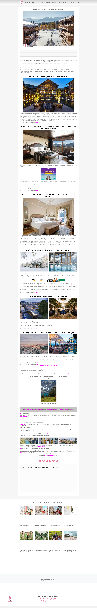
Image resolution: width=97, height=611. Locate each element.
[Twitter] (52, 599)
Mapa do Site (75, 606)
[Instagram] (40, 599)
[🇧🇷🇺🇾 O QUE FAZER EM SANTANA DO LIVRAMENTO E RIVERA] (24, 587)
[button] (40, 461)
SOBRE (72, 2)
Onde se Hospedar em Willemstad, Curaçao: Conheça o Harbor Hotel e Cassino (41, 527)
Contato (70, 606)
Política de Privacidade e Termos (91, 606)
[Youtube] (55, 599)
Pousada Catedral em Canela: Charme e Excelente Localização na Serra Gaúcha (55, 527)
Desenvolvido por (48, 606)
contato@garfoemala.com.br (48, 601)
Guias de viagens (55, 2)
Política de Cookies (81, 606)
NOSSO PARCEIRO (42, 446)
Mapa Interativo (65, 2)
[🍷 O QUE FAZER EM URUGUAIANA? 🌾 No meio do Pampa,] (40, 587)
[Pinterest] (48, 599)
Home (43, 2)
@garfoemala (48, 580)
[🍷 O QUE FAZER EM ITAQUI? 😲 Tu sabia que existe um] (57, 587)
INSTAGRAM (51, 455)
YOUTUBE (46, 455)
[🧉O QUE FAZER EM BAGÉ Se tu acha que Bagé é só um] (8, 587)
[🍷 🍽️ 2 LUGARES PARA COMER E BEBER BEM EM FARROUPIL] (89, 587)
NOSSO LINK (22, 452)
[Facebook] (44, 599)
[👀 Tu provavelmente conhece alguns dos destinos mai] (73, 587)
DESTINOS (48, 2)
